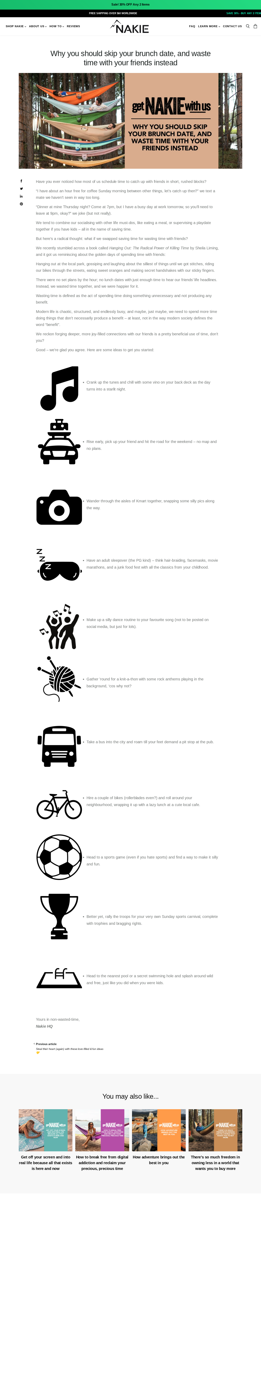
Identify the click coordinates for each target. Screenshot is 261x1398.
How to (55, 26)
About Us (37, 26)
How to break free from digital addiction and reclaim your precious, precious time (102, 1163)
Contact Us (232, 26)
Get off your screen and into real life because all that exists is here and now (45, 1163)
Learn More (208, 26)
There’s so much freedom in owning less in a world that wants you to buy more (215, 1163)
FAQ (192, 26)
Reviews (73, 26)
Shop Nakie (15, 26)
